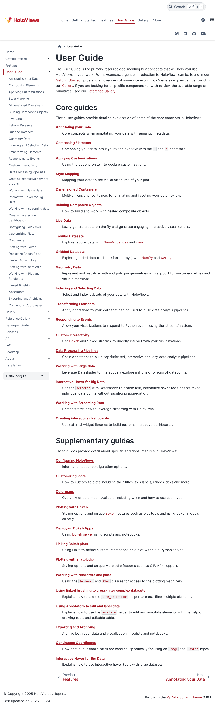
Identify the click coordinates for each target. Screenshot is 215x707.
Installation (13, 365)
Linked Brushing (20, 285)
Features (106, 20)
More (157, 20)
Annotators (17, 292)
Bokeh (74, 341)
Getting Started (84, 20)
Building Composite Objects (28, 112)
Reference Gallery (17, 318)
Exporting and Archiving (26, 298)
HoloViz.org (14, 376)
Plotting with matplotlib (25, 267)
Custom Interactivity (23, 165)
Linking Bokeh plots (23, 260)
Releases (11, 332)
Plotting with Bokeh (22, 247)
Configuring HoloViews (25, 227)
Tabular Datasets (21, 125)
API (7, 338)
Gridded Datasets (21, 132)
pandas (122, 242)
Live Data (15, 118)
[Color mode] (203, 20)
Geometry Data (19, 138)
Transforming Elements (25, 152)
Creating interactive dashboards (22, 217)
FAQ (8, 345)
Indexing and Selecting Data (28, 145)
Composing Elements (24, 85)
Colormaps (16, 240)
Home (63, 20)
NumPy (109, 242)
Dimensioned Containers (26, 105)
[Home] (59, 46)
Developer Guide (17, 325)
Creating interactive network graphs (28, 181)
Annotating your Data (24, 78)
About (9, 358)
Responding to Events (24, 158)
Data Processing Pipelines (27, 172)
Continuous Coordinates (26, 305)
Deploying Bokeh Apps (25, 253)
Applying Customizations (26, 92)
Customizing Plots (21, 233)
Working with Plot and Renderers (24, 276)
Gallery (143, 20)
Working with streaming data (29, 208)
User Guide (125, 20)
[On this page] (211, 20)
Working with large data (25, 190)
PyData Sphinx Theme (184, 697)
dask (140, 242)
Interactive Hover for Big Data (26, 199)
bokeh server (82, 534)
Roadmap (12, 352)
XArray (166, 258)
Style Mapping (19, 98)
